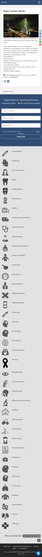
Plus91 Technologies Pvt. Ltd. (22, 552)
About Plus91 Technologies (21, 546)
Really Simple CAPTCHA (28, 131)
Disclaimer (23, 548)
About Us (6, 546)
